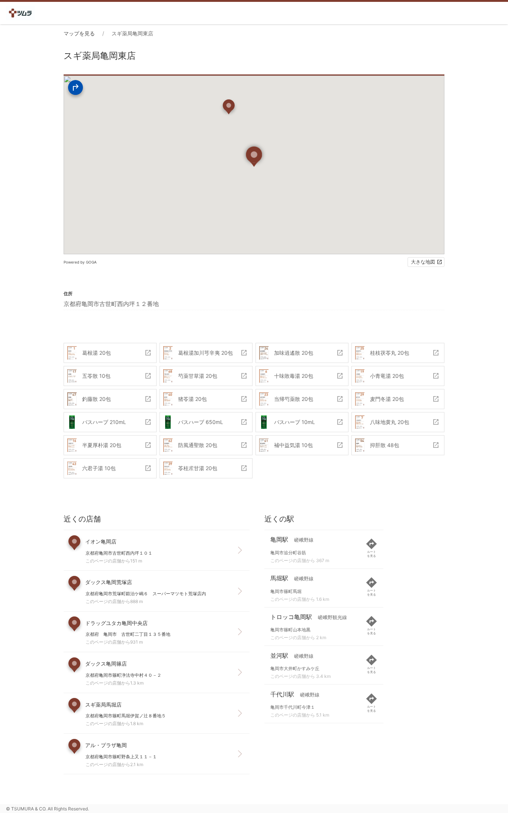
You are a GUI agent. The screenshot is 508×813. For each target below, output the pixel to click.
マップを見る (79, 33)
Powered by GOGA (80, 262)
